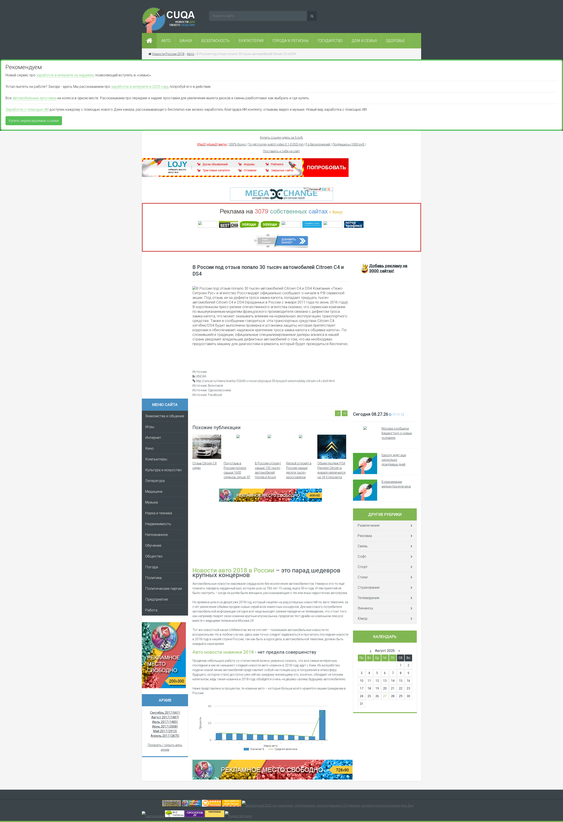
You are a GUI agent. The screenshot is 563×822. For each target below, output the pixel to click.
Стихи (362, 577)
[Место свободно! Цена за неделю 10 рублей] (272, 778)
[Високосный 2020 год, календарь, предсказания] (327, 805)
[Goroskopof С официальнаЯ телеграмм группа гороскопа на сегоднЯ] (194, 816)
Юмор (362, 618)
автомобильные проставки (35, 98)
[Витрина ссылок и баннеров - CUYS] (191, 805)
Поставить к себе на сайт (281, 151)
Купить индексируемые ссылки (34, 121)
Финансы (365, 608)
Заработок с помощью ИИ (27, 109)
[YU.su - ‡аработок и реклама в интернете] (214, 816)
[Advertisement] (167, 327)
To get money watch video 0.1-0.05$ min (276, 144)
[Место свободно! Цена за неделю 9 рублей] (270, 500)
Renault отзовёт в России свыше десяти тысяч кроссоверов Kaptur (298, 473)
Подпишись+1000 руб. (349, 144)
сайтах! (388, 268)
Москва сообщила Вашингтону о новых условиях (397, 433)
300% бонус (237, 144)
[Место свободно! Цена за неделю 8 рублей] (164, 687)
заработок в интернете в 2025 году (139, 87)
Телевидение (368, 598)
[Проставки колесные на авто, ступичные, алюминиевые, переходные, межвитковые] (231, 805)
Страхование (369, 587)
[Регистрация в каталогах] (245, 176)
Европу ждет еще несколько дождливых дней (394, 459)
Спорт (363, 567)
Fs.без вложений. (318, 144)
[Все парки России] (174, 816)
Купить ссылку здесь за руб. (281, 137)
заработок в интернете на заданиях (65, 75)
